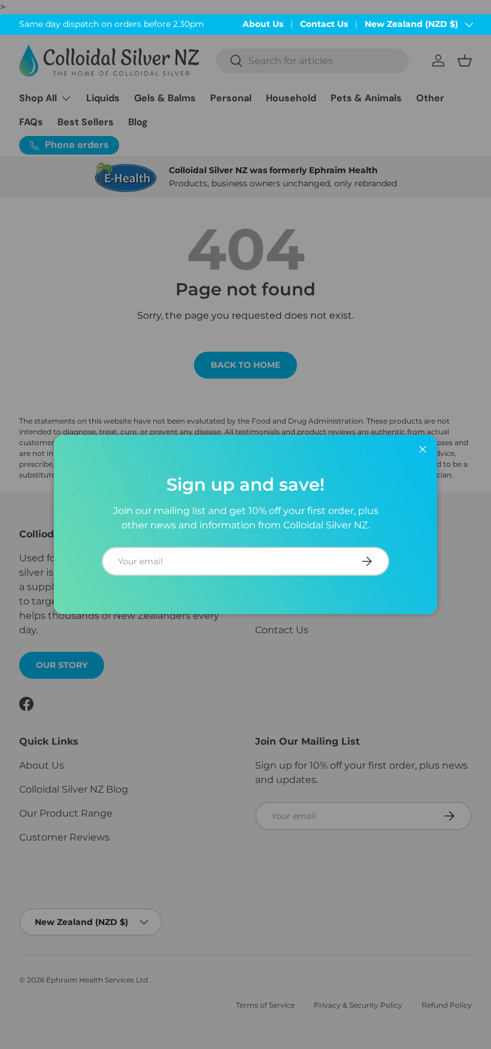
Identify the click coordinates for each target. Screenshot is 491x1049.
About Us (263, 24)
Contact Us (324, 24)
